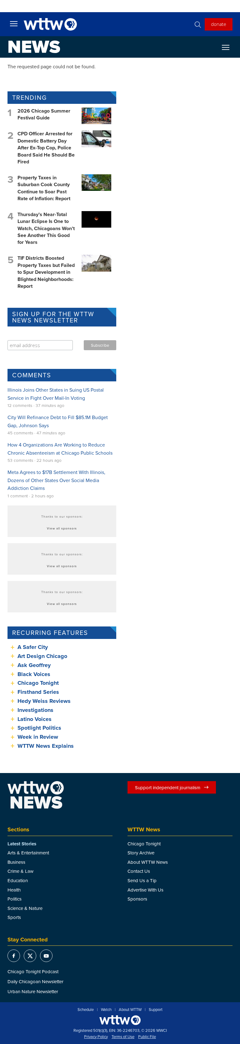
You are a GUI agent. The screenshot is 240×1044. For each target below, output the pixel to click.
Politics (15, 899)
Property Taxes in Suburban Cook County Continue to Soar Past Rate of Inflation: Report (44, 188)
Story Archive (141, 852)
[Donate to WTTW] (120, 1020)
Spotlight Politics (39, 728)
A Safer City (33, 647)
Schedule (86, 1009)
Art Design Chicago (42, 656)
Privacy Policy (96, 1036)
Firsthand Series (38, 692)
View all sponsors (62, 528)
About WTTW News (148, 862)
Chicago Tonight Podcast (33, 971)
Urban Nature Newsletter (33, 991)
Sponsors (137, 899)
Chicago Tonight (38, 683)
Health (14, 890)
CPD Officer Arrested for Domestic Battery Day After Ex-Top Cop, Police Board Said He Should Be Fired (46, 147)
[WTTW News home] (34, 47)
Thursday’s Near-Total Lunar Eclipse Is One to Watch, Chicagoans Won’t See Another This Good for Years (46, 228)
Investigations (35, 710)
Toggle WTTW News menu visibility (228, 47)
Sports (14, 917)
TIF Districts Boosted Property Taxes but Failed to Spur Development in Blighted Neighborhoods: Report (46, 272)
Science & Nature (25, 908)
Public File (147, 1036)
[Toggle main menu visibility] (14, 23)
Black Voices (34, 674)
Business (16, 862)
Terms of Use (123, 1036)
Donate (218, 24)
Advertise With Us (145, 890)
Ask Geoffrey (34, 665)
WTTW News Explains (46, 746)
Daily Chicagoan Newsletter (35, 981)
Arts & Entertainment (28, 852)
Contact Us (139, 871)
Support (155, 1009)
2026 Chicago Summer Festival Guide (44, 114)
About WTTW (130, 1009)
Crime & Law (20, 871)
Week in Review (38, 737)
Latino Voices (35, 719)
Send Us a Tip (142, 880)
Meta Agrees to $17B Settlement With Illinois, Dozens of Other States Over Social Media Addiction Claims (56, 480)
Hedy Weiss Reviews (44, 701)
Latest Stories (22, 843)
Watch (106, 1009)
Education (18, 880)
